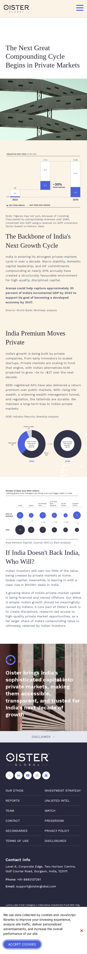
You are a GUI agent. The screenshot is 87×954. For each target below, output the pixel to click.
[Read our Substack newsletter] (46, 775)
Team (10, 810)
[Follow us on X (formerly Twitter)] (9, 775)
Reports (13, 800)
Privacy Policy (57, 830)
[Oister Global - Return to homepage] (16, 8)
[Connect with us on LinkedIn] (19, 775)
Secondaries (16, 830)
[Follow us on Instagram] (37, 775)
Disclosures (55, 841)
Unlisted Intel (57, 800)
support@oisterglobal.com (36, 886)
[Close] (81, 930)
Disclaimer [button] (42, 736)
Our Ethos (14, 790)
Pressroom (54, 820)
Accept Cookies (22, 944)
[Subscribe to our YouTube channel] (28, 775)
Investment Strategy (63, 790)
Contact (13, 820)
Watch (50, 810)
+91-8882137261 (29, 879)
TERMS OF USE (17, 841)
